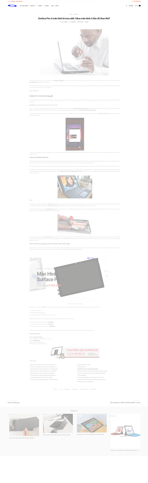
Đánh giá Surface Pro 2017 (84, 364)
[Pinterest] (136, 1)
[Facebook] (132, 1)
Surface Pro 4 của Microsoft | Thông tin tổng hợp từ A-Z (44, 366)
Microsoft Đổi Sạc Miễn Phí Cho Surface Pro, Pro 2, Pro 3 (91, 377)
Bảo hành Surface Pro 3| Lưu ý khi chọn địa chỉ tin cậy (43, 364)
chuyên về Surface (48, 236)
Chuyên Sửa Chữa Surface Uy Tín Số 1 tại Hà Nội (46, 105)
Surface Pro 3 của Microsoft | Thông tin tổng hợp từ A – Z (125, 450)
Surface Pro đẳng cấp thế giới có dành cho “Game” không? (44, 379)
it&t (60, 389)
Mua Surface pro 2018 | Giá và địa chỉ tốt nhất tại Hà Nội (56, 435)
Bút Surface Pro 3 (82, 366)
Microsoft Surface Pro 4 (104, 113)
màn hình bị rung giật (83, 389)
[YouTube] (138, 1)
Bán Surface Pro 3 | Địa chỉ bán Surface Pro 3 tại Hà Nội (43, 371)
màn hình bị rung (75, 389)
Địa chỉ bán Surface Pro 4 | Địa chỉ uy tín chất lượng (43, 373)
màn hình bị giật (66, 389)
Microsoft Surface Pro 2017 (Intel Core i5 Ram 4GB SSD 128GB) (92, 371)
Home (71, 14)
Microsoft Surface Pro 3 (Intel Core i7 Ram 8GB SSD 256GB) (91, 373)
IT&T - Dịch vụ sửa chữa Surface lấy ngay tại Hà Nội (21, 438)
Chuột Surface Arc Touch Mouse (85, 381)
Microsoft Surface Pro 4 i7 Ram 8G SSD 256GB (41, 377)
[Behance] (139, 1)
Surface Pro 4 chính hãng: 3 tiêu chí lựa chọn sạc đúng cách (92, 379)
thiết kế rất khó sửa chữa (53, 205)
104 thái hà (55, 389)
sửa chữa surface (93, 389)
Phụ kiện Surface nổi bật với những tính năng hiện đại (43, 375)
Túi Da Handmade (82, 375)
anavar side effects (34, 90)
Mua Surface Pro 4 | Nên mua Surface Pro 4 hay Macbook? (44, 369)
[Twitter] (134, 1)
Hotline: (11, 1)
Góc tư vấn (76, 14)
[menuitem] (25, 6)
